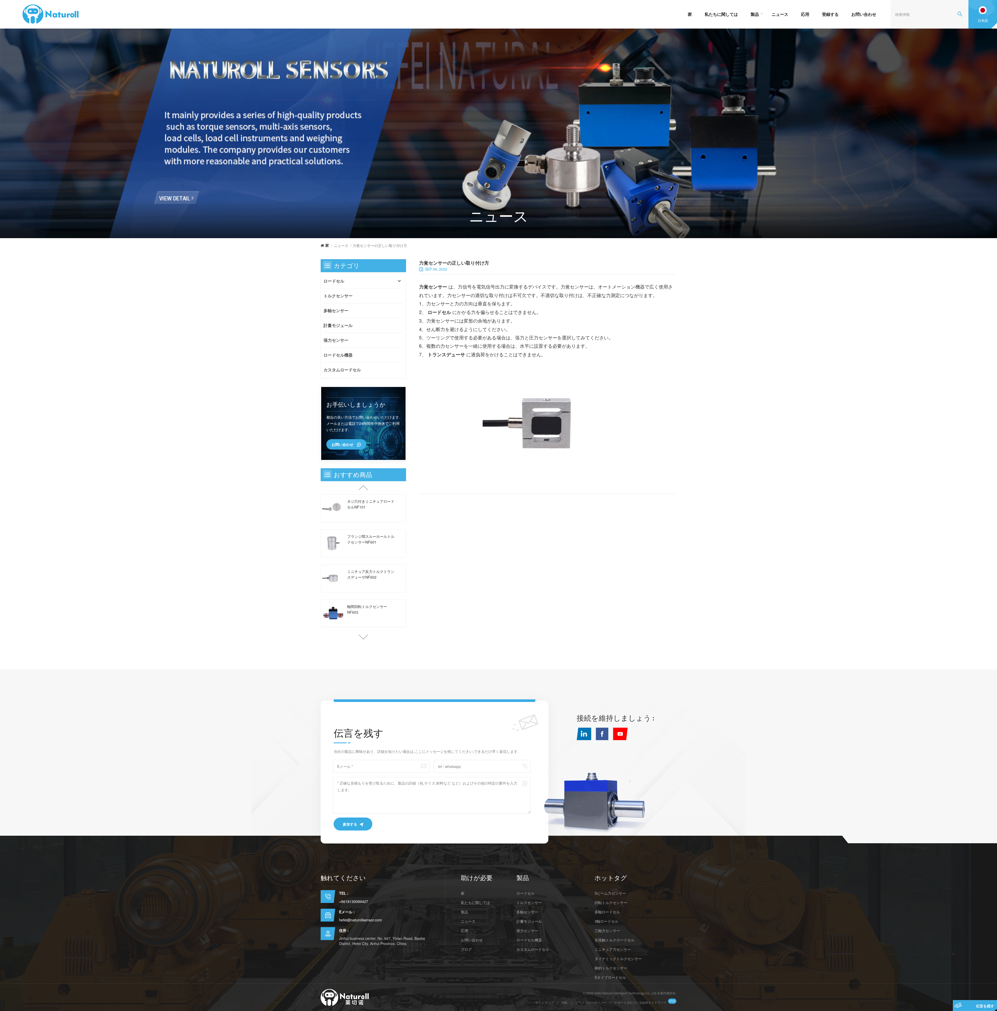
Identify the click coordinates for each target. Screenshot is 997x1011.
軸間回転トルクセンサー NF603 (367, 609)
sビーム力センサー (610, 893)
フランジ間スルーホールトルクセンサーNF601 (370, 539)
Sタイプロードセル (610, 977)
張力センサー (336, 340)
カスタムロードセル (342, 370)
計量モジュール (338, 325)
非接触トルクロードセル (615, 939)
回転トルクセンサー (611, 902)
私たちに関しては (721, 14)
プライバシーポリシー (591, 1002)
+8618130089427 (353, 901)
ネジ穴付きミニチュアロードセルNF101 (370, 504)
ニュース (780, 14)
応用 (805, 14)
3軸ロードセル (606, 921)
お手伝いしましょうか (356, 404)
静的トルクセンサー (611, 967)
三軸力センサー (607, 930)
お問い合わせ (863, 14)
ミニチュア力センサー (613, 949)
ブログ (466, 949)
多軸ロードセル (607, 911)
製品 (755, 14)
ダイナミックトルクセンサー (618, 958)
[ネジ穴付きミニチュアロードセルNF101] (333, 508)
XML (564, 1002)
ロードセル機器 (338, 355)
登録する (830, 14)
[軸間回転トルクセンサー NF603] (333, 613)
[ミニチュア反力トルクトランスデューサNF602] (333, 578)
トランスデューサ (447, 354)
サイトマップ (544, 1002)
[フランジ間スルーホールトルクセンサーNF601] (333, 543)
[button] (363, 637)
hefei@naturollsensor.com (360, 919)
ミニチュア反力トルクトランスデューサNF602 (370, 574)
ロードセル (334, 281)
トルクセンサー (338, 296)
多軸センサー (336, 310)
